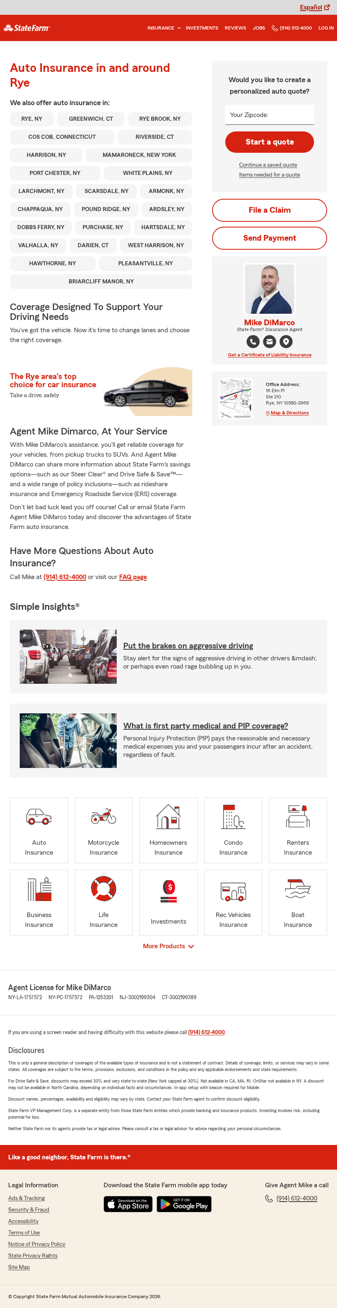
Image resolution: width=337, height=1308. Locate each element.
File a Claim (270, 210)
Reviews (235, 27)
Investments (202, 27)
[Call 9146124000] (253, 341)
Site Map (19, 1267)
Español (311, 7)
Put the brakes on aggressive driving (188, 646)
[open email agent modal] (269, 342)
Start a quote (270, 142)
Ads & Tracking (26, 1198)
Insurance (161, 27)
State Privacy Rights (33, 1256)
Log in (326, 27)
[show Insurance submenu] (177, 28)
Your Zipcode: (249, 115)
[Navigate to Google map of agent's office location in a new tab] (286, 341)
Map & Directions (290, 412)
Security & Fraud (28, 1210)
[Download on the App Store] (128, 1204)
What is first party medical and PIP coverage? (205, 726)
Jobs (259, 27)
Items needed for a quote (269, 175)
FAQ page (133, 577)
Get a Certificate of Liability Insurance (270, 354)
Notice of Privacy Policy (36, 1244)
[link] (26, 27)
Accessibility (23, 1221)
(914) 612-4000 (296, 27)
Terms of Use (24, 1233)
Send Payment (269, 238)
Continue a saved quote (268, 165)
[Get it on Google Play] (184, 1204)
